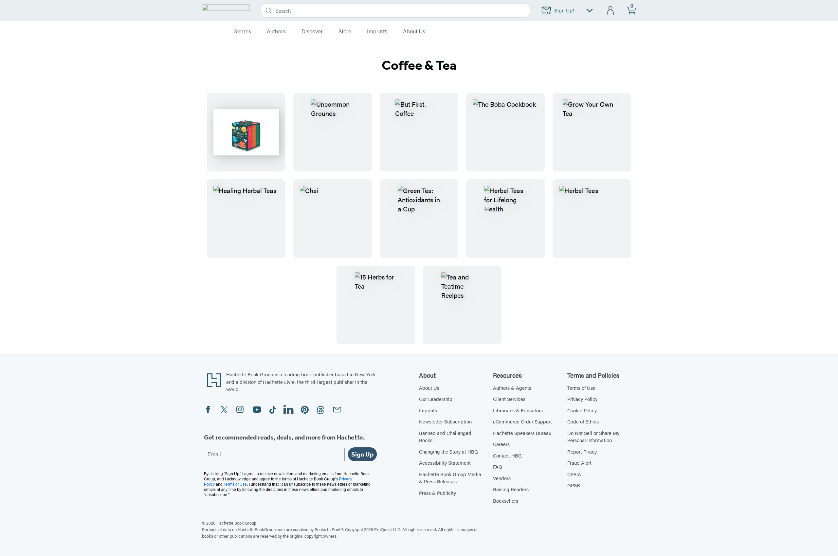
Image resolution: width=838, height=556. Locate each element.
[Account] (610, 10)
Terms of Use (581, 387)
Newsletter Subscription (445, 421)
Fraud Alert (579, 462)
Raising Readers (511, 489)
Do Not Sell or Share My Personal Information (593, 436)
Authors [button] (276, 31)
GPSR (573, 485)
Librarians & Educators (518, 410)
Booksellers (505, 500)
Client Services (509, 398)
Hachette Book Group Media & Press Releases (450, 478)
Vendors (502, 478)
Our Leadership (435, 398)
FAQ (497, 466)
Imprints (377, 31)
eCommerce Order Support (522, 421)
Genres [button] (242, 31)
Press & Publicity (437, 492)
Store (344, 31)
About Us (429, 387)
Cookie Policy (582, 410)
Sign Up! (564, 10)
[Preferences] (589, 10)
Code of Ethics (583, 421)
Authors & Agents (512, 387)
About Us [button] (414, 31)
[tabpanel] (419, 218)
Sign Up (362, 454)
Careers (501, 443)
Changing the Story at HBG (448, 451)
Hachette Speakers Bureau (522, 432)
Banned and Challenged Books (445, 436)
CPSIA (574, 474)
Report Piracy (582, 451)
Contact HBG (507, 455)
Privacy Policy (582, 398)
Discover (312, 31)
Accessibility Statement (445, 462)
